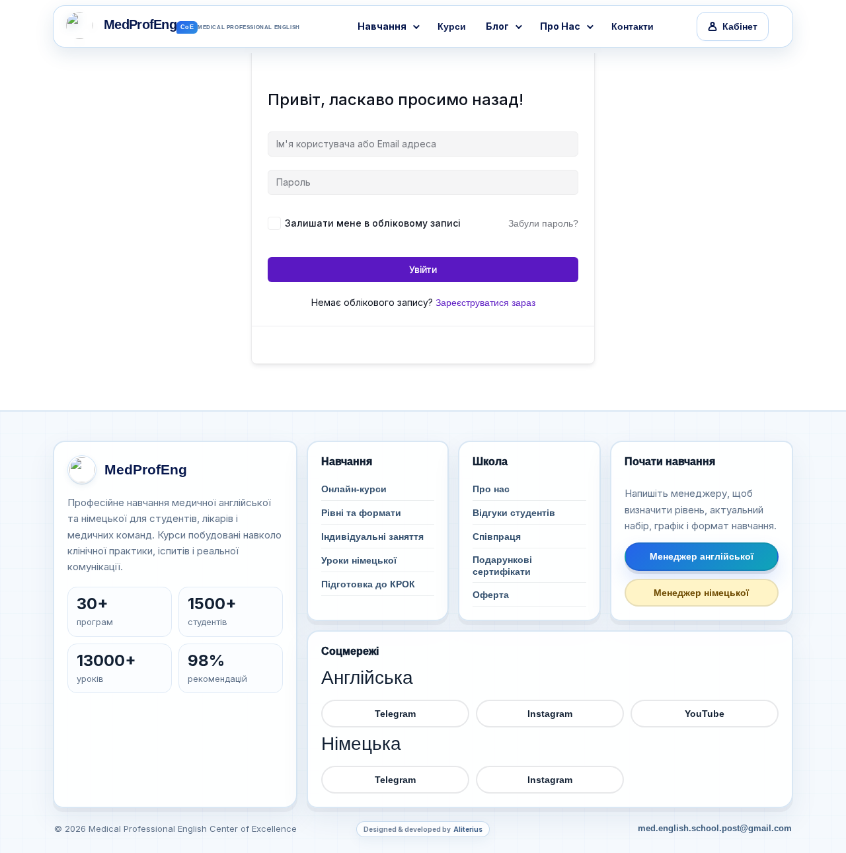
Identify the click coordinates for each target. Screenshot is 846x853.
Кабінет (739, 26)
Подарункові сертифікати (502, 565)
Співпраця (497, 536)
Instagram (549, 713)
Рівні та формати (361, 512)
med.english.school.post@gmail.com (715, 828)
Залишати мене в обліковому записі (373, 223)
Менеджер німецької (701, 592)
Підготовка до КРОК (368, 584)
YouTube (704, 713)
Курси (452, 26)
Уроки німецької (359, 560)
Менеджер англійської (701, 556)
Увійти (423, 269)
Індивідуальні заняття (372, 536)
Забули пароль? (543, 223)
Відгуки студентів (514, 512)
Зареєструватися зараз (485, 302)
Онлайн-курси (354, 489)
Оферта (491, 594)
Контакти (632, 26)
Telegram (395, 713)
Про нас (491, 489)
